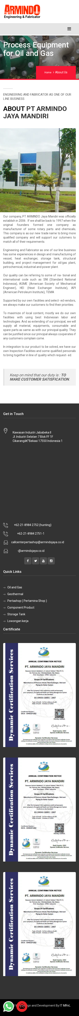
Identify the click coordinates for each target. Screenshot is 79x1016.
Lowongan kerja (17, 621)
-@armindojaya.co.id (30, 550)
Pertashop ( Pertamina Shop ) (27, 600)
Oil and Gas (14, 587)
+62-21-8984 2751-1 (30, 533)
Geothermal (15, 594)
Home (47, 72)
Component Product (20, 607)
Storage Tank (16, 614)
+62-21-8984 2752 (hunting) (32, 525)
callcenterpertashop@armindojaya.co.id (37, 542)
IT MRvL (65, 1005)
